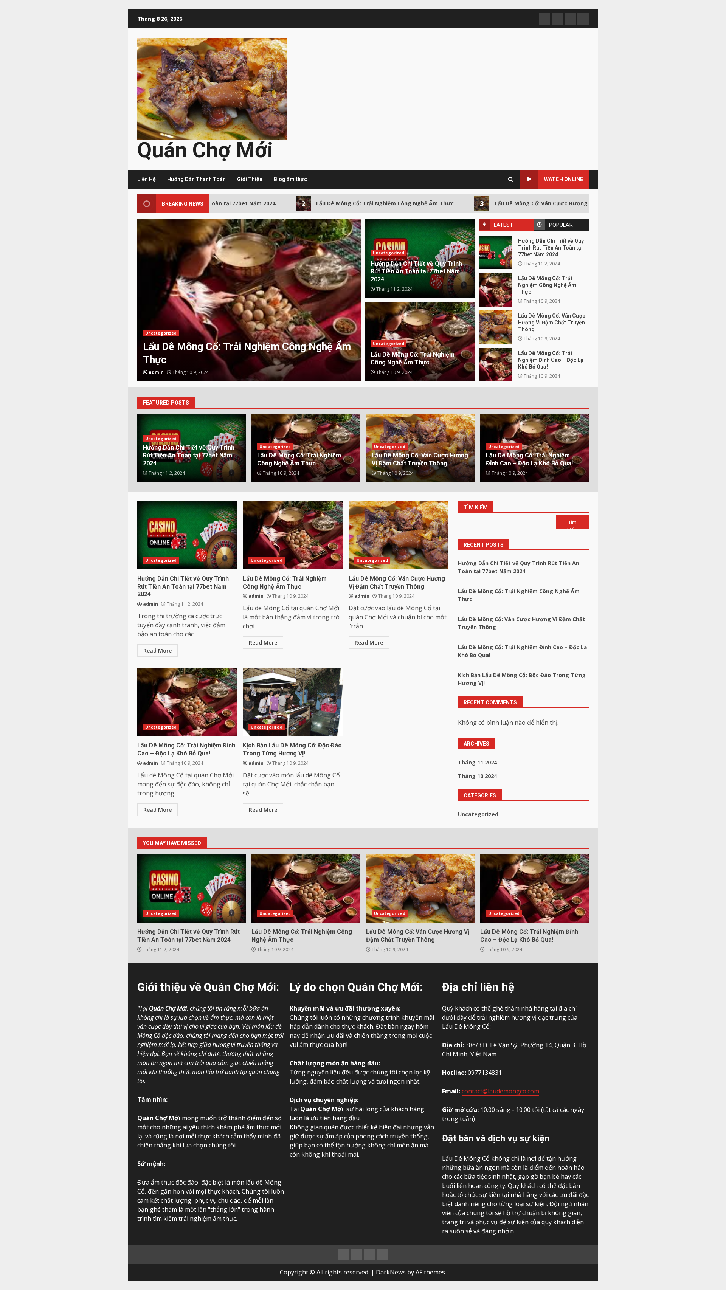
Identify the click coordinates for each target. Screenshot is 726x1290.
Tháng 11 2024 (477, 762)
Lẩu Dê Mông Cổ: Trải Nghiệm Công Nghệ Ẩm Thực (320, 203)
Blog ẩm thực (290, 179)
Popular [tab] (561, 225)
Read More (157, 650)
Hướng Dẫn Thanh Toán (196, 179)
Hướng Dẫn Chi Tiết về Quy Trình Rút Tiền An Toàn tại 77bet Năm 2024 (495, 252)
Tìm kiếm (476, 507)
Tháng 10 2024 (477, 776)
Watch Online (563, 179)
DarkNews (391, 1272)
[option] (148, 300)
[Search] (510, 179)
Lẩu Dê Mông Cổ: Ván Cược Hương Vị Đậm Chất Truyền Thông (513, 203)
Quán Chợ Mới (205, 150)
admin (282, 372)
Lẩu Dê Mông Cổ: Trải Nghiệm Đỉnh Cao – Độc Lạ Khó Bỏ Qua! (495, 364)
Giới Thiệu (249, 179)
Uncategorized (287, 333)
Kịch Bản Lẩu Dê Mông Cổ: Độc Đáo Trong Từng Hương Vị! (293, 702)
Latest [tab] (503, 225)
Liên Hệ (146, 179)
